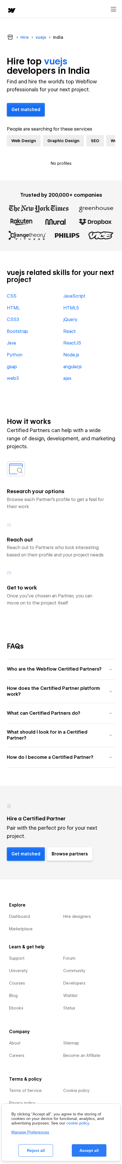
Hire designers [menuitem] (77, 916)
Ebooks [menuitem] (16, 1008)
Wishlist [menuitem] (70, 995)
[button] (61, 669)
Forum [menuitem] (69, 958)
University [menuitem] (18, 970)
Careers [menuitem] (16, 1055)
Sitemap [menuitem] (71, 1043)
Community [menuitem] (74, 970)
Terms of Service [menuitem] (25, 1090)
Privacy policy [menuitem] (22, 1103)
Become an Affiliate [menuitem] (81, 1055)
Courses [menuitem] (17, 983)
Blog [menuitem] (13, 995)
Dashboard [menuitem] (19, 916)
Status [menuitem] (69, 1008)
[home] (11, 11)
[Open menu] (113, 9)
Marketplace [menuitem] (21, 929)
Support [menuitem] (16, 958)
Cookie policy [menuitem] (76, 1090)
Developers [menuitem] (74, 983)
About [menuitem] (14, 1043)
